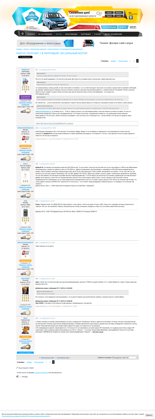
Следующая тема (63, 357)
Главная (19, 49)
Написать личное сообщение (25, 103)
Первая (113, 61)
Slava (25, 318)
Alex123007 (25, 278)
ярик (25, 201)
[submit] (98, 27)
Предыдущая (123, 61)
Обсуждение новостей (38, 49)
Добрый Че (25, 69)
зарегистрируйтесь (41, 372)
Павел (25, 163)
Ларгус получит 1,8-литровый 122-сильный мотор (65, 49)
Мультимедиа (71, 34)
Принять (149, 415)
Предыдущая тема (47, 357)
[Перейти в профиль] (25, 85)
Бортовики (86, 34)
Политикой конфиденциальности (38, 416)
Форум (59, 34)
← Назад (23, 376)
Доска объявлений (113, 34)
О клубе (97, 34)
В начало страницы (25, 353)
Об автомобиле (45, 34)
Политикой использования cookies (14, 416)
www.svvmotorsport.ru (43, 111)
